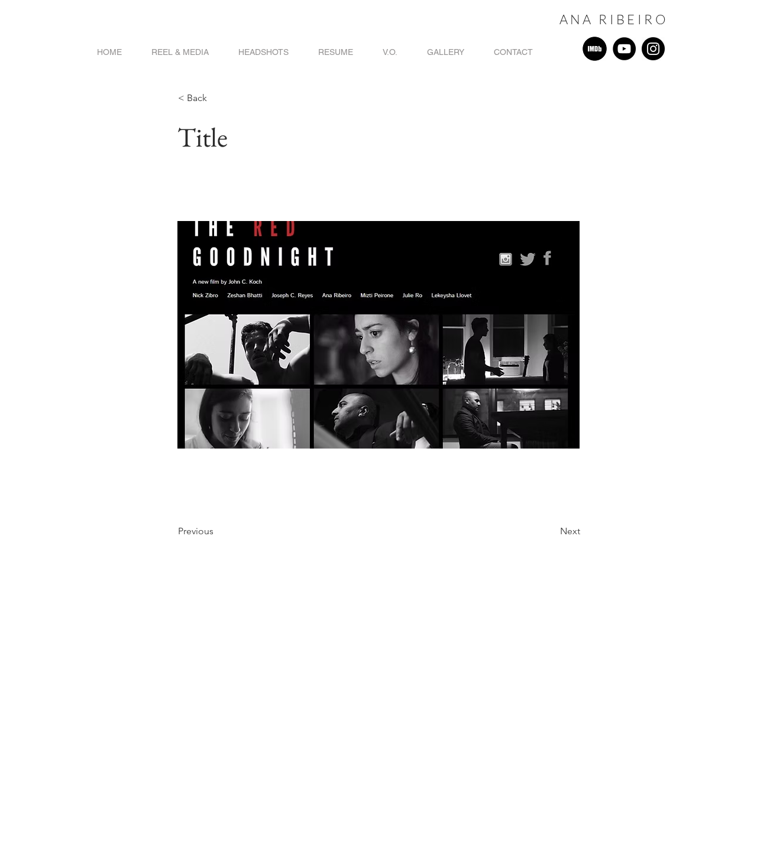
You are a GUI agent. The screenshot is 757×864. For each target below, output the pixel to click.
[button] (217, 98)
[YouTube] (624, 48)
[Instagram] (653, 48)
